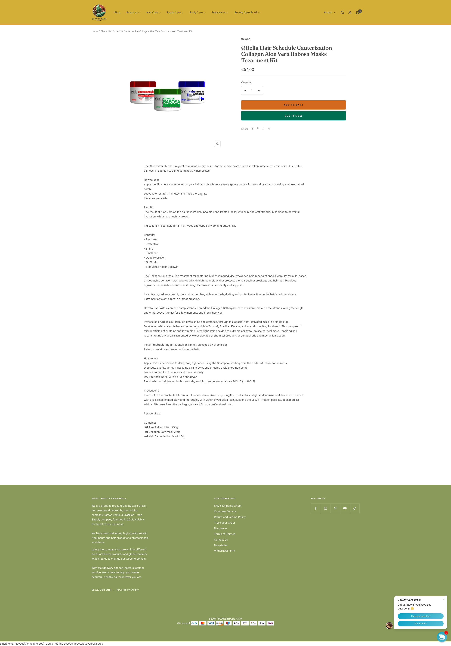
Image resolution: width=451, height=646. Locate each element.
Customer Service (225, 511)
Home (95, 31)
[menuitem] (117, 12)
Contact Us (221, 539)
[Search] (342, 12)
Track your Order (224, 522)
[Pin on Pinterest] (257, 128)
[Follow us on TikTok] (354, 508)
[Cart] (357, 12)
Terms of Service (224, 534)
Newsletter (221, 545)
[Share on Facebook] (253, 128)
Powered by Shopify (127, 589)
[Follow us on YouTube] (345, 508)
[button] (442, 637)
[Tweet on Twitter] (263, 128)
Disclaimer (220, 528)
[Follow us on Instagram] (325, 508)
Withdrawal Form (224, 550)
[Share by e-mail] (269, 129)
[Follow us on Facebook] (316, 508)
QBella (246, 39)
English (328, 12)
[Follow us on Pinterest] (335, 508)
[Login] (349, 12)
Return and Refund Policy (230, 517)
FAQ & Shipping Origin (228, 505)
